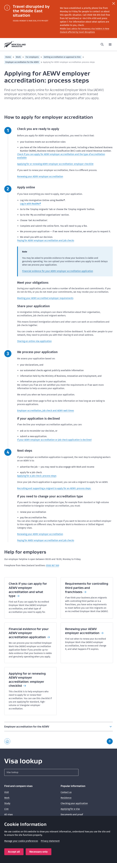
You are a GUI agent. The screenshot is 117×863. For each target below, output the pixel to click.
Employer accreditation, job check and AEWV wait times (45, 410)
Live (6, 809)
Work (18, 57)
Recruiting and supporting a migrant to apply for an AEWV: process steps (54, 488)
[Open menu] (110, 44)
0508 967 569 (52, 565)
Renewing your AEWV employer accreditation (40, 176)
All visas (8, 814)
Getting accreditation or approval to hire (62, 57)
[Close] (113, 3)
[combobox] (41, 772)
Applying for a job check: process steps (36, 475)
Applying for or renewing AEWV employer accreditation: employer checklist (55, 164)
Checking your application (74, 803)
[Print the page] (7, 741)
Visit (6, 792)
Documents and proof (72, 814)
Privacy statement (50, 841)
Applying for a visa (70, 809)
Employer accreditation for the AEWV (22, 62)
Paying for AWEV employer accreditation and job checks (45, 540)
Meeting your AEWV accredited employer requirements (45, 298)
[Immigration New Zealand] (15, 44)
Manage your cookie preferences (21, 841)
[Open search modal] (102, 44)
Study (7, 803)
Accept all (14, 851)
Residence (66, 797)
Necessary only (38, 851)
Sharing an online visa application (34, 341)
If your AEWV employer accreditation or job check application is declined (54, 439)
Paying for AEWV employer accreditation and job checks (45, 240)
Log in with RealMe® (30, 203)
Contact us (66, 792)
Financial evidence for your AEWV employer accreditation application (57, 271)
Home (8, 57)
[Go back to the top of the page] (110, 741)
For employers (32, 57)
